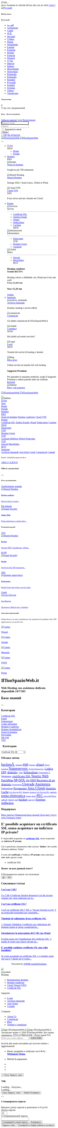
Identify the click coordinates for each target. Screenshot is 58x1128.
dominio (51, 788)
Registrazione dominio (17, 980)
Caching (17, 225)
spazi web (31, 800)
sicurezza (32, 792)
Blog (9, 1022)
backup (23, 799)
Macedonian (13, 69)
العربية (10, 25)
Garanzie (17, 246)
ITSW (10, 145)
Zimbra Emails (20, 217)
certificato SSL (21, 776)
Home (16, 151)
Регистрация (28, 120)
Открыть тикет (13, 817)
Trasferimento (17, 785)
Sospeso (40, 799)
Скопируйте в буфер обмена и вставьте (36, 1125)
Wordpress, (6, 776)
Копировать (36, 1122)
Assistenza (42, 784)
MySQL (20, 780)
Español (11, 85)
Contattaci (12, 328)
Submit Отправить (32, 1093)
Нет (9, 877)
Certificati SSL (20, 214)
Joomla (28, 796)
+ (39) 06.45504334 (10, 135)
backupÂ (8, 764)
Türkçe (10, 90)
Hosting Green (20, 244)
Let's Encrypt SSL (15, 792)
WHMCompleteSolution (35, 964)
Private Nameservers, (36, 769)
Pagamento (20, 788)
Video (21, 773)
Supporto (11, 297)
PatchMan (7, 780)
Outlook (11, 800)
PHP (25, 764)
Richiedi (11, 382)
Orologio (32, 765)
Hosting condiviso (26, 417)
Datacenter (18, 238)
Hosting (11, 156)
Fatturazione (7, 788)
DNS (33, 780)
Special (16, 257)
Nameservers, (18, 768)
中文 (9, 33)
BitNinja (14, 438)
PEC (39, 796)
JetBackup (7, 803)
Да (3, 877)
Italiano (10, 66)
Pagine (10, 203)
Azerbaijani (12, 28)
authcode (4, 800)
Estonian (11, 50)
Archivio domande (16, 303)
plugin (33, 796)
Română (11, 79)
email (16, 800)
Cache (5, 792)
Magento (26, 792)
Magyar (10, 63)
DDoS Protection (18, 440)
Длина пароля (8, 1110)
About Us (11, 1016)
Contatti (51, 452)
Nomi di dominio (15, 164)
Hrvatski (11, 36)
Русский (11, 82)
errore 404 (47, 796)
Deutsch (11, 58)
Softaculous (18, 222)
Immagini (19, 765)
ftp (28, 780)
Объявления (20, 815)
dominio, (12, 772)
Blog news (12, 360)
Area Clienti (36, 788)
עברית (10, 61)
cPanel (16, 219)
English (10, 47)
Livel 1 (52, 5)
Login (32, 452)
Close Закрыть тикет (11, 1093)
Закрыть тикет (8, 1125)
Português (12, 74)
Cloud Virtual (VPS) (16, 985)
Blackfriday (18, 260)
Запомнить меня (13, 129)
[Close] (2, 475)
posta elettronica (13, 796)
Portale (16, 154)
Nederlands (12, 44)
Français (11, 55)
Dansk (10, 42)
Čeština (10, 39)
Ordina (10, 294)
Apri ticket (24, 452)
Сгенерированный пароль (14, 1116)
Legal (9, 344)
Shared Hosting (14, 177)
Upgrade (28, 784)
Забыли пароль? (9, 120)
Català (10, 30)
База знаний (33, 815)
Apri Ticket (12, 1003)
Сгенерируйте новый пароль (15, 1122)
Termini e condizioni (16, 1024)
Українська (12, 93)
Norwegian (12, 71)
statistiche (53, 792)
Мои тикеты (7, 815)
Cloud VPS (12, 190)
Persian (10, 52)
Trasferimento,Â (44, 773)
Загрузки (45, 815)
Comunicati (12, 315)
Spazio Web (39, 776)
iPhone (53, 796)
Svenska (11, 88)
